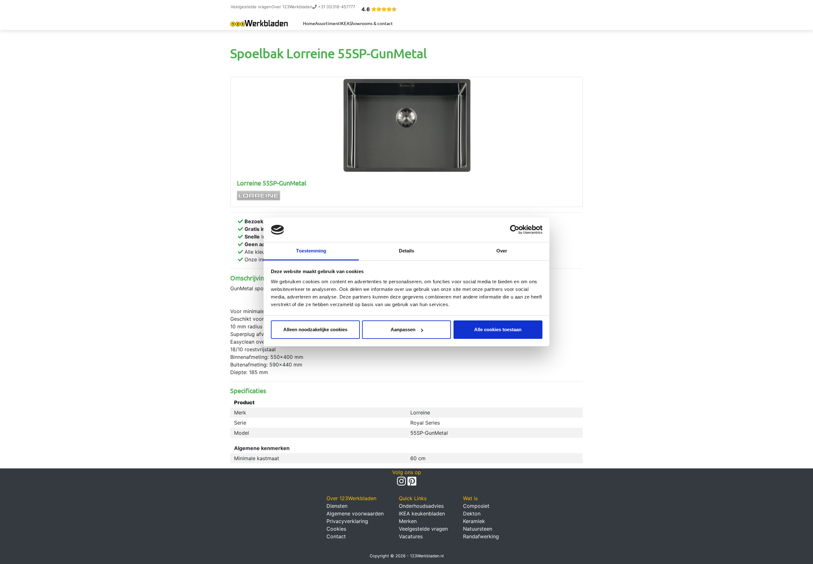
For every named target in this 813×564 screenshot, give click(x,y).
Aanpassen (403, 329)
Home (309, 23)
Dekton (471, 513)
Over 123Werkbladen (292, 6)
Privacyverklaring (347, 521)
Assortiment (327, 23)
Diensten (336, 506)
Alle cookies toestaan (497, 329)
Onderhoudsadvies (421, 506)
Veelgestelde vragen (251, 6)
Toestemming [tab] (311, 250)
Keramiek (474, 521)
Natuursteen (477, 529)
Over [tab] (501, 250)
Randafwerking (481, 536)
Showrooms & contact (371, 23)
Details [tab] (406, 250)
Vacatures (411, 536)
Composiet (476, 506)
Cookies (336, 529)
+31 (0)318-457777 (336, 6)
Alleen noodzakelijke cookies (315, 329)
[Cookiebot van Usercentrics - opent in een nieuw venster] (514, 230)
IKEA (344, 23)
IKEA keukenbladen (422, 513)
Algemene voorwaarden (355, 513)
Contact (336, 536)
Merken (408, 521)
